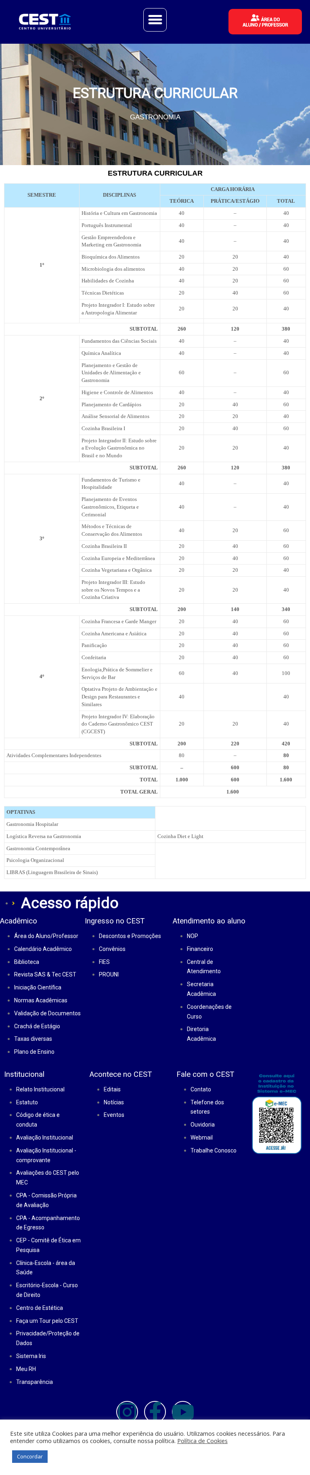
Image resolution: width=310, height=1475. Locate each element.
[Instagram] (127, 1412)
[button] (155, 20)
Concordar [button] (30, 1456)
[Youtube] (183, 1412)
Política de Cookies (202, 1440)
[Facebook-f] (155, 1412)
